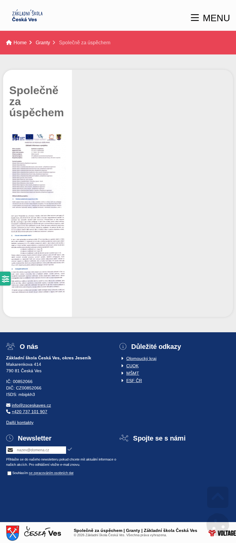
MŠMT (132, 373)
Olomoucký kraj (141, 358)
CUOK (132, 365)
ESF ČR (134, 380)
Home (27, 15)
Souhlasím (20, 473)
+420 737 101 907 (29, 411)
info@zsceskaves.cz (31, 405)
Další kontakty (19, 422)
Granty (43, 42)
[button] (210, 18)
